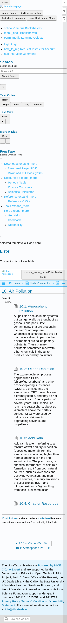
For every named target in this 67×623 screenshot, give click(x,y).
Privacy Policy (11, 601)
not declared (44, 518)
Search (6, 619)
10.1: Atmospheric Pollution (33, 308)
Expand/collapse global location (63, 282)
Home (16, 283)
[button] (14, 220)
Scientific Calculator (21, 192)
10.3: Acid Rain (31, 438)
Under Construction (40, 283)
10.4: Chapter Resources (38, 503)
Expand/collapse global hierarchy (5, 283)
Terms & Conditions (34, 601)
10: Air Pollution (10, 518)
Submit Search (9, 76)
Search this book (8, 66)
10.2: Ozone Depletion (36, 369)
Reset (5, 99)
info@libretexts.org (16, 609)
